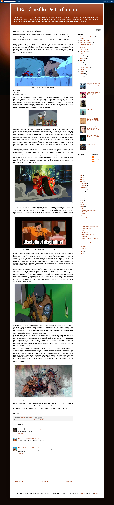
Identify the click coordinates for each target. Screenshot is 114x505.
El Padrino (83, 248)
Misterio (82, 60)
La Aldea (83, 230)
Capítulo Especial (84, 49)
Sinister (83, 213)
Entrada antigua (69, 481)
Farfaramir (20, 429)
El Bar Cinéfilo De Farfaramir (45, 9)
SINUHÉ (20, 438)
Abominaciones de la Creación (87, 37)
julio (82, 194)
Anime (24, 419)
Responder (20, 433)
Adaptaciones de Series (85, 44)
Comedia (82, 53)
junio (82, 196)
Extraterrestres (83, 56)
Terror (81, 76)
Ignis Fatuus (34, 419)
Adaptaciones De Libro (85, 40)
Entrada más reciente (19, 481)
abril (82, 200)
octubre (83, 187)
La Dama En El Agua (86, 228)
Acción (81, 38)
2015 (81, 177)
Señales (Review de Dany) (87, 234)
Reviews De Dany (84, 67)
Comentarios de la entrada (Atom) (28, 484)
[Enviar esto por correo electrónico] (36, 418)
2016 (81, 175)
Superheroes (83, 75)
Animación (21, 419)
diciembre (83, 183)
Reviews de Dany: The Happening (89, 226)
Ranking (82, 65)
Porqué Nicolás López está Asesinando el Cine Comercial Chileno (93, 94)
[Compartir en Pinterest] (43, 418)
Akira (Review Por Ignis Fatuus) (88, 242)
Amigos (83, 208)
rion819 (83, 493)
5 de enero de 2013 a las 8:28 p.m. (34, 429)
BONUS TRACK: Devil (86, 222)
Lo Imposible (84, 217)
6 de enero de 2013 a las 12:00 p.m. (31, 438)
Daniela (96, 157)
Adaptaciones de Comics (86, 42)
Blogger (96, 493)
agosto (83, 192)
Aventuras (82, 47)
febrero (83, 204)
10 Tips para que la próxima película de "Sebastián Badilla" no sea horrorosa (94, 128)
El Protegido (84, 236)
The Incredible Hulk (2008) (93, 101)
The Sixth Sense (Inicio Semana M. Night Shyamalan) (89, 239)
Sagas (81, 73)
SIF (95, 161)
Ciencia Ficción (83, 51)
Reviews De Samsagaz (85, 69)
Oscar (81, 62)
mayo (82, 198)
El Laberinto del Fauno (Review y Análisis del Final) (94, 136)
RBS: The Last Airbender (87, 224)
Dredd (82, 220)
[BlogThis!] (38, 418)
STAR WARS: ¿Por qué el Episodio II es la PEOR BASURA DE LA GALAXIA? (93, 119)
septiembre (84, 189)
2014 (81, 179)
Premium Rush (84, 244)
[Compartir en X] (39, 418)
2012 (81, 251)
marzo (83, 202)
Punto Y (82, 64)
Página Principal (45, 481)
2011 (81, 253)
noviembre (84, 185)
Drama (81, 55)
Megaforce (83, 246)
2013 (81, 181)
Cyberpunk (29, 419)
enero (82, 206)
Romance (82, 71)
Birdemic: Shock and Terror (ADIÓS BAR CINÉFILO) (93, 84)
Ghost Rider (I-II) (91, 144)
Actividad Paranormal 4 (86, 215)
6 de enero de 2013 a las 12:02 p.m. (31, 447)
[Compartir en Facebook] (41, 418)
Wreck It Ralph (84, 232)
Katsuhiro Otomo (41, 419)
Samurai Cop (90, 109)
